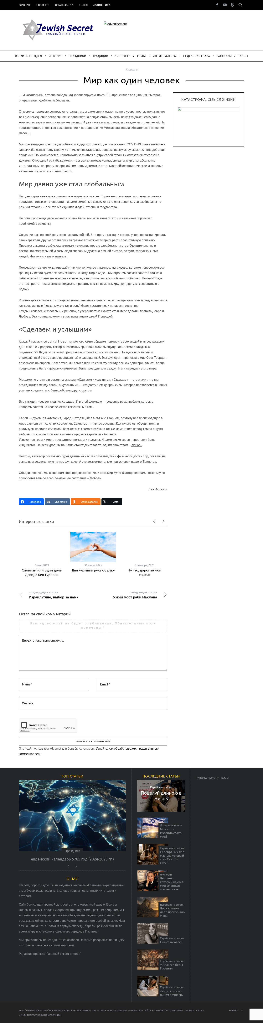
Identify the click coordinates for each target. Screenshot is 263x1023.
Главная (24, 4)
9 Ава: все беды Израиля (171, 966)
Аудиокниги (101, 4)
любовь (136, 445)
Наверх (233, 1010)
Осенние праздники (72, 858)
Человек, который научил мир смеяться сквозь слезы (172, 883)
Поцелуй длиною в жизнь (161, 795)
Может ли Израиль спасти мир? (171, 832)
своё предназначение (80, 472)
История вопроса (171, 825)
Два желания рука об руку (93, 570)
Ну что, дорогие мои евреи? (144, 572)
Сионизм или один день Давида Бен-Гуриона (42, 572)
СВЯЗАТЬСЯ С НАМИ (213, 778)
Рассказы (132, 69)
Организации (64, 4)
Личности (166, 874)
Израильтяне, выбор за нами (54, 594)
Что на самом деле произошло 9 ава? (172, 911)
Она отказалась (171, 942)
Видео (83, 4)
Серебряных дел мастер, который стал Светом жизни (172, 857)
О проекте (42, 4)
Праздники (72, 851)
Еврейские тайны (161, 787)
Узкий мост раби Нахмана (135, 594)
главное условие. (102, 423)
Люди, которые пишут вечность (171, 992)
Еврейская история (172, 848)
